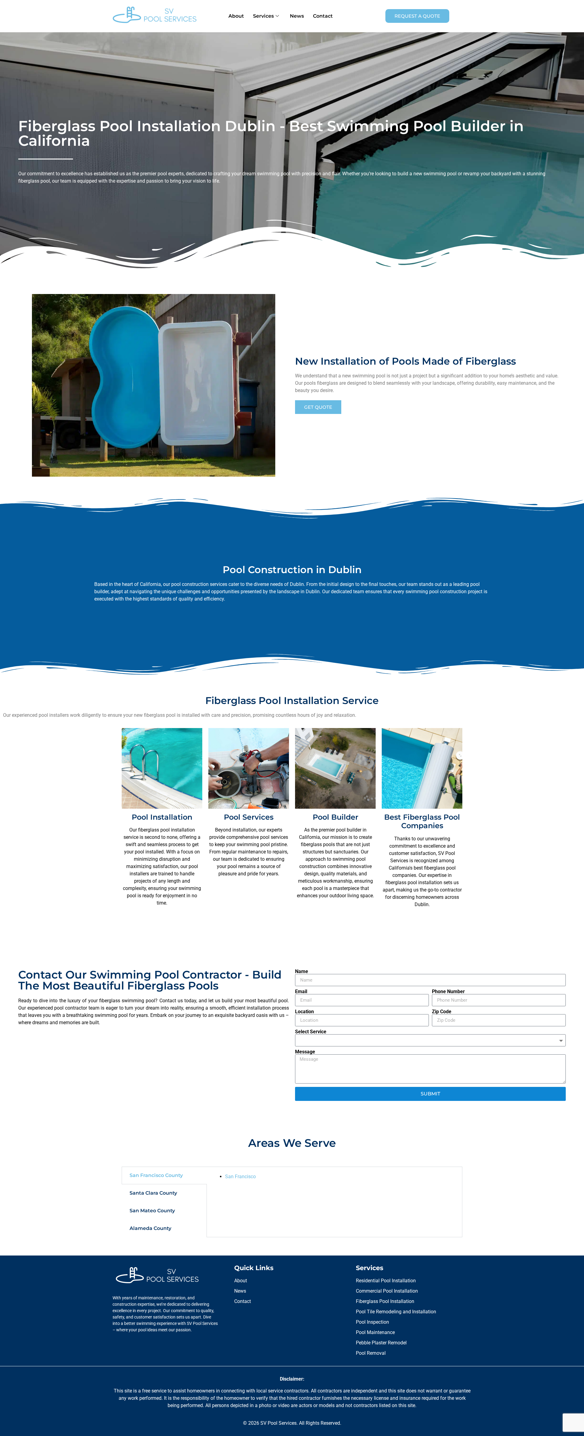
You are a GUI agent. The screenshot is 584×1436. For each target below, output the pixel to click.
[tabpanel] (334, 1176)
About (236, 16)
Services (263, 16)
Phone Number (448, 991)
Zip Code (441, 1011)
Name (301, 971)
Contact (323, 16)
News (297, 16)
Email (301, 991)
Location (304, 1011)
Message (305, 1051)
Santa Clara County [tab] (153, 1193)
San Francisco (240, 1176)
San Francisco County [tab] (156, 1175)
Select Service (310, 1031)
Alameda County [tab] (150, 1228)
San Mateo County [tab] (152, 1211)
